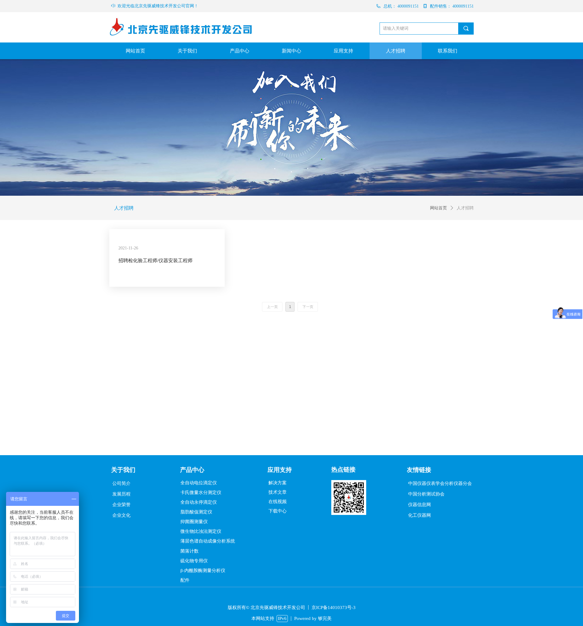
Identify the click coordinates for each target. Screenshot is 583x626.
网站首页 (438, 208)
